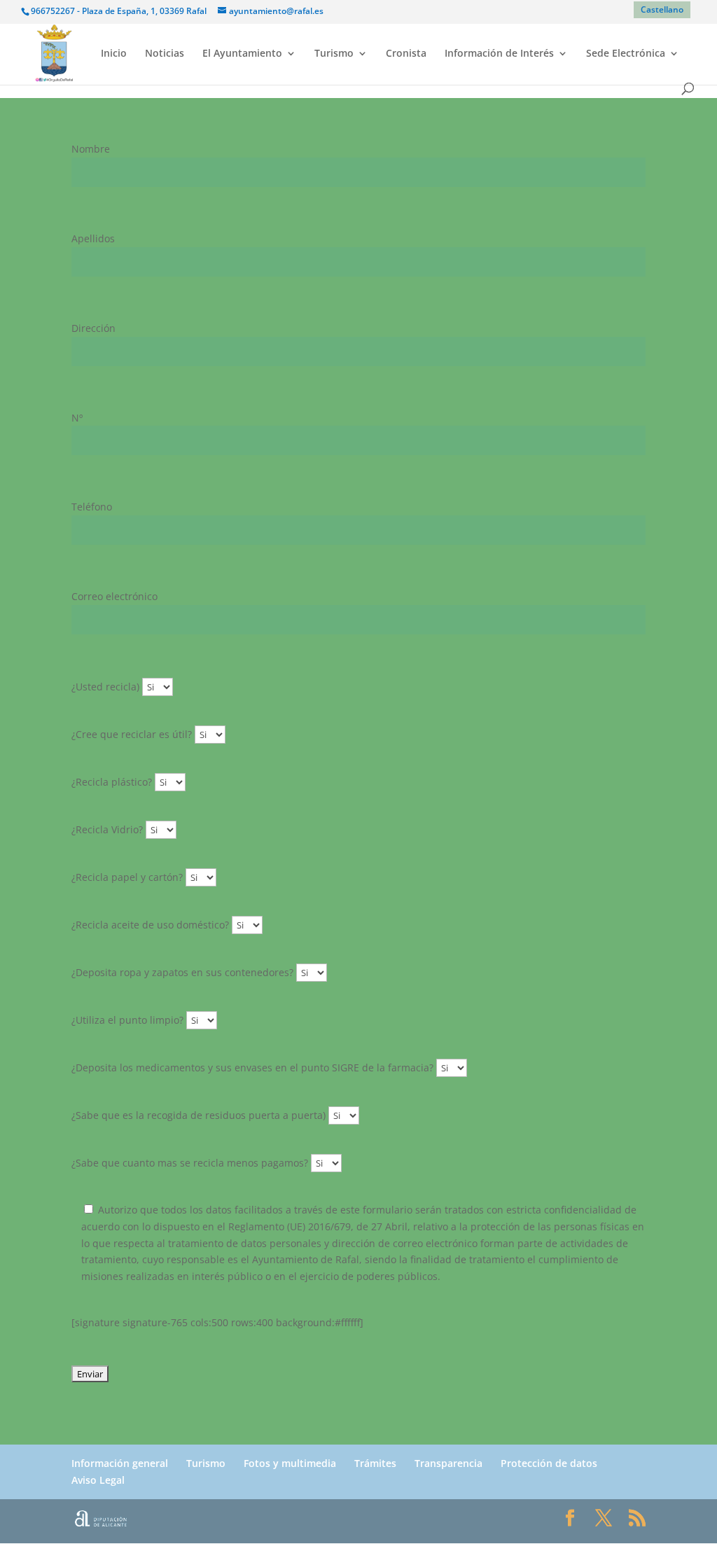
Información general (119, 1463)
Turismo (334, 54)
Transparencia (448, 1463)
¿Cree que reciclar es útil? (133, 734)
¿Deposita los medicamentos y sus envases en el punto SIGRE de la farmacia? (253, 1067)
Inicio (114, 54)
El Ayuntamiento (242, 54)
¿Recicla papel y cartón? (128, 877)
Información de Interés (499, 54)
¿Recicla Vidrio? (108, 829)
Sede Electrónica (625, 54)
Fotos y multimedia (290, 1463)
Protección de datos (549, 1463)
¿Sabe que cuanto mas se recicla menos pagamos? (191, 1162)
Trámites (375, 1463)
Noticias (164, 54)
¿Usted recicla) (106, 686)
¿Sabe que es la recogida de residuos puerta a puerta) (199, 1115)
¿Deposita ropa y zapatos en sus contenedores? (183, 972)
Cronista (406, 54)
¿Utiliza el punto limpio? (128, 1020)
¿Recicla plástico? (113, 781)
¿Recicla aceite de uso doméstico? (151, 924)
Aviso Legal (98, 1480)
